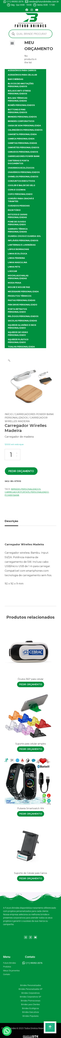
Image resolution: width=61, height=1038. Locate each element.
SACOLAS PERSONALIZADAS (22, 320)
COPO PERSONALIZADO (20, 194)
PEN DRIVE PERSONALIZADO (22, 305)
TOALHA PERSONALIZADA (21, 346)
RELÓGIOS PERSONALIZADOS (23, 316)
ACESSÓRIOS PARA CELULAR (22, 75)
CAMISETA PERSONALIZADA (22, 134)
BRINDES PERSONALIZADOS (22, 117)
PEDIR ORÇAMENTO (21, 471)
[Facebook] (26, 9)
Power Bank (12, 495)
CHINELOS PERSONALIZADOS (23, 176)
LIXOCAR (12, 271)
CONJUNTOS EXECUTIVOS (21, 181)
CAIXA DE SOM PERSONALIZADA (24, 125)
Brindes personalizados (26, 489)
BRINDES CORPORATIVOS (21, 121)
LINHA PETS (14, 267)
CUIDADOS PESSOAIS (19, 206)
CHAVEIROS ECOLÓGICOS (21, 168)
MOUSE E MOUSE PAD (19, 287)
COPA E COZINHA (16, 190)
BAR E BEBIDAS (15, 79)
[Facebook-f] (30, 937)
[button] (12, 43)
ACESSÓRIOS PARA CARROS (22, 70)
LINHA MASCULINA (17, 262)
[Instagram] (31, 9)
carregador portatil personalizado (27, 492)
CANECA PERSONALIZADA (21, 139)
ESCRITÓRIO (14, 210)
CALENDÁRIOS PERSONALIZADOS (25, 130)
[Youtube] (36, 9)
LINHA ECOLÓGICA (17, 253)
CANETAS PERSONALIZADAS (22, 143)
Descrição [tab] (11, 521)
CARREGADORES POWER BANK (24, 156)
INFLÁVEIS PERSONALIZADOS (23, 240)
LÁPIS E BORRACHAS (18, 249)
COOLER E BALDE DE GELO (21, 185)
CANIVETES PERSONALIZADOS (23, 147)
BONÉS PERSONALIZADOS (21, 105)
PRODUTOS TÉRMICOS (19, 296)
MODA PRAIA (14, 283)
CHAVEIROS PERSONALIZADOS (24, 172)
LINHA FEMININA (16, 258)
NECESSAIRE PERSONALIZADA (23, 291)
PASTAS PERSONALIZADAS (21, 300)
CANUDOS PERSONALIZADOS (23, 152)
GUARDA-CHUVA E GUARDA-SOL (24, 236)
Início (9, 414)
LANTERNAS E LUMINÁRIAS (22, 245)
